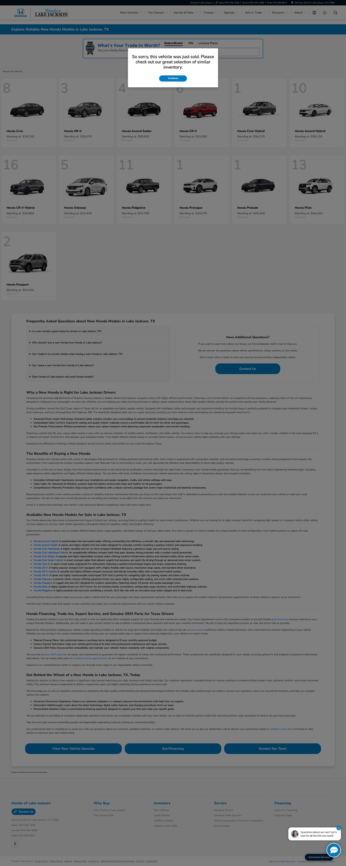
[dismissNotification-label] (338, 828)
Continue (173, 78)
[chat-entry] (334, 850)
